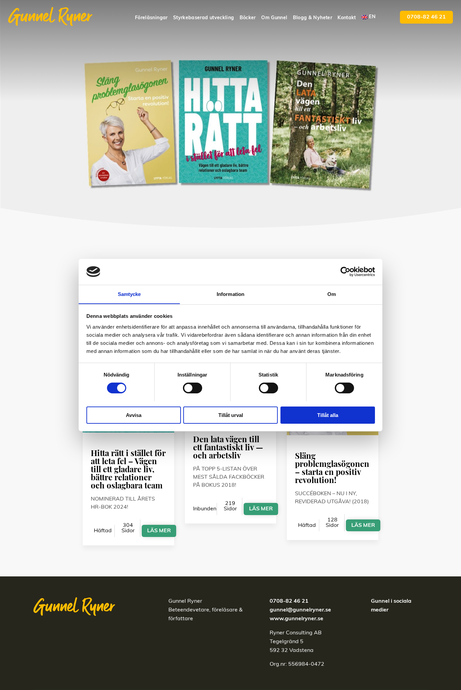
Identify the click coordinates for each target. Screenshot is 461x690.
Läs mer (159, 531)
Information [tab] (230, 294)
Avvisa (133, 415)
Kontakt (346, 18)
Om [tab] (331, 294)
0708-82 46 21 (426, 17)
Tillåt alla (327, 415)
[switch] (192, 388)
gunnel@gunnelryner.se (300, 610)
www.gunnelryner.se (296, 619)
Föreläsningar (151, 18)
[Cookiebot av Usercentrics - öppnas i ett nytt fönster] (345, 272)
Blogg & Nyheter (312, 18)
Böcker (248, 18)
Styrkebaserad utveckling (203, 18)
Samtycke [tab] (129, 294)
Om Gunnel (274, 18)
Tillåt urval (230, 415)
